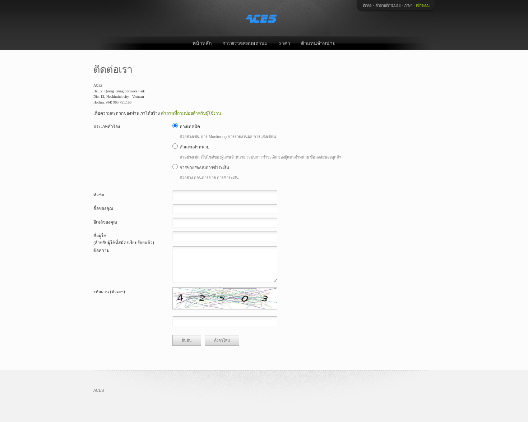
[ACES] (262, 18)
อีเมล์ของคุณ (105, 222)
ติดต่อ (367, 5)
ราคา (284, 43)
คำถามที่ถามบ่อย (387, 5)
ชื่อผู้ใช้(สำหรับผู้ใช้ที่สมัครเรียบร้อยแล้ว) (123, 239)
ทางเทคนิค (190, 126)
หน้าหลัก (202, 43)
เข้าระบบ (422, 5)
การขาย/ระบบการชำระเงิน (204, 167)
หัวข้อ (98, 194)
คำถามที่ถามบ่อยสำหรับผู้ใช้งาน (191, 113)
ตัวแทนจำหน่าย (318, 43)
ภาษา (408, 5)
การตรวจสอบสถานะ (245, 43)
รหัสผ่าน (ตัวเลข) (109, 291)
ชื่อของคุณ (103, 208)
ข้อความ (101, 250)
